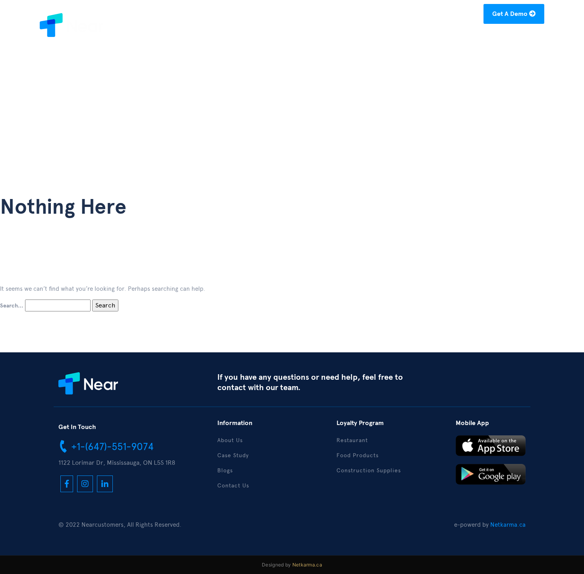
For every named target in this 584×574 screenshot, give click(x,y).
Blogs (439, 38)
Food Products (357, 455)
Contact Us (521, 38)
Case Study (401, 38)
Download (476, 38)
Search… (11, 306)
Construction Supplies (368, 470)
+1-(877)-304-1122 (355, 15)
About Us (357, 38)
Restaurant (352, 440)
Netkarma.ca (508, 524)
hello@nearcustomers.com (436, 15)
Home (322, 38)
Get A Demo (510, 14)
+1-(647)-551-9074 (111, 446)
